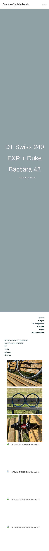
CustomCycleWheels (15, 4)
